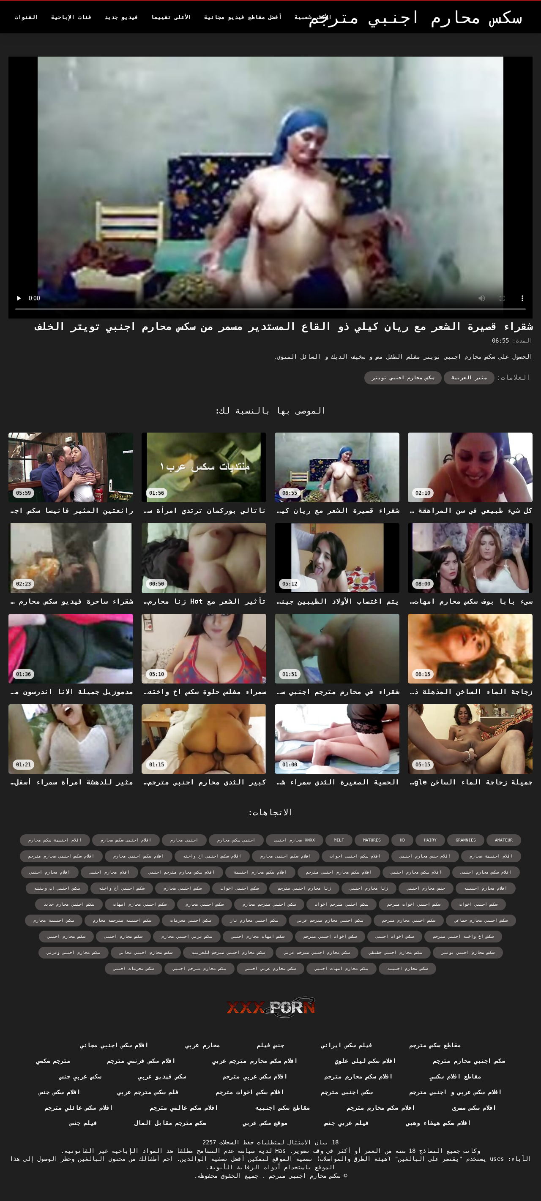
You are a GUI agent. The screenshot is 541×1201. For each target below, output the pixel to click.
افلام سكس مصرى (474, 1107)
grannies (466, 840)
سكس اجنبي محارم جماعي (481, 920)
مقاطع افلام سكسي (455, 1076)
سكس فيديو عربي (162, 1076)
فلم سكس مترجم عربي (148, 1092)
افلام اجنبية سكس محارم (55, 840)
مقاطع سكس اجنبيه (282, 1107)
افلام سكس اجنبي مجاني (114, 1045)
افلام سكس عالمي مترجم (184, 1107)
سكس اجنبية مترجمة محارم (122, 920)
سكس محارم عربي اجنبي (270, 968)
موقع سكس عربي (265, 1122)
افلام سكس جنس (59, 1092)
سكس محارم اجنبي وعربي (73, 952)
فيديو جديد (121, 17)
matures (372, 840)
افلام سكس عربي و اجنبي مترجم (456, 1092)
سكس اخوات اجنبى (395, 936)
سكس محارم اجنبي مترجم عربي (317, 952)
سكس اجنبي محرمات (190, 920)
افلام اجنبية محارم (491, 856)
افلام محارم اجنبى (109, 872)
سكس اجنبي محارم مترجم (408, 920)
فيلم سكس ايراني (346, 1045)
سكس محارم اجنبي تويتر (403, 378)
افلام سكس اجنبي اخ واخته (212, 856)
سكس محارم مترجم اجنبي (199, 968)
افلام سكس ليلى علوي (365, 1060)
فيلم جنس (83, 1122)
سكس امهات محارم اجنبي (257, 936)
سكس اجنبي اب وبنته (57, 888)
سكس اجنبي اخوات (478, 904)
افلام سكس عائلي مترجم (79, 1107)
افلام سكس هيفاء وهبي (438, 1122)
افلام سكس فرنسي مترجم (141, 1060)
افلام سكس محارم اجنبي (416, 872)
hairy (430, 840)
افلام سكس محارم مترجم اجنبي (182, 872)
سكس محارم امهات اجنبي (341, 968)
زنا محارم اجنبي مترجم (304, 888)
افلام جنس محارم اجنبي (425, 856)
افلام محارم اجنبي (50, 872)
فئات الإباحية (71, 17)
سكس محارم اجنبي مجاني (145, 952)
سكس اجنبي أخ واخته (122, 888)
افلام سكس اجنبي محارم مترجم (61, 856)
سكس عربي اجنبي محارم (186, 936)
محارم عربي (202, 1045)
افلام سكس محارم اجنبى (486, 872)
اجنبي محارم (184, 840)
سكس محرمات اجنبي (133, 968)
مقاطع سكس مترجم (435, 1045)
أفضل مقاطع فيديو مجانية (243, 17)
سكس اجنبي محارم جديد (69, 904)
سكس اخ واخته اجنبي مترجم (463, 936)
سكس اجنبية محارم (53, 920)
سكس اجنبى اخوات (240, 888)
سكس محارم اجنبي (66, 936)
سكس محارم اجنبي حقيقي (395, 952)
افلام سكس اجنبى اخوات (355, 856)
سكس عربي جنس (80, 1076)
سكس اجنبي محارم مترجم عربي (330, 920)
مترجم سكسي (53, 1060)
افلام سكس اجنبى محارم (285, 856)
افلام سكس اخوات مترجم (250, 1092)
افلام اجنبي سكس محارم (126, 840)
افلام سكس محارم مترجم (359, 1076)
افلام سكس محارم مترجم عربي (255, 1060)
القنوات (26, 17)
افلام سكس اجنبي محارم (138, 856)
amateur (504, 840)
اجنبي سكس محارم (236, 840)
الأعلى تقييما (171, 17)
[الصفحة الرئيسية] (270, 1007)
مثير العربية (469, 378)
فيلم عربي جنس (347, 1122)
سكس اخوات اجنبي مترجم (330, 936)
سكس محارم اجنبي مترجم (302, 1175)
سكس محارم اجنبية (407, 968)
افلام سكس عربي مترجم (255, 1076)
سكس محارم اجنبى (123, 936)
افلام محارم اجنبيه (485, 888)
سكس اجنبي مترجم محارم (269, 904)
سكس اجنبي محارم (205, 904)
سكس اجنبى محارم (183, 888)
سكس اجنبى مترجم (346, 1092)
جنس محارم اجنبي (426, 888)
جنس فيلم (270, 1045)
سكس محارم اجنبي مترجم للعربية (228, 952)
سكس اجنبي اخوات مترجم (413, 904)
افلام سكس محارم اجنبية (260, 872)
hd (402, 840)
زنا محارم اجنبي (369, 888)
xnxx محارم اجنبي (294, 840)
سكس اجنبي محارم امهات (140, 904)
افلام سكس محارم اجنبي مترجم (339, 872)
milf (339, 840)
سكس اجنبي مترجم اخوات (341, 904)
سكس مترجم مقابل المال (170, 1122)
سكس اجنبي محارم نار (254, 920)
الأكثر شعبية (313, 17)
